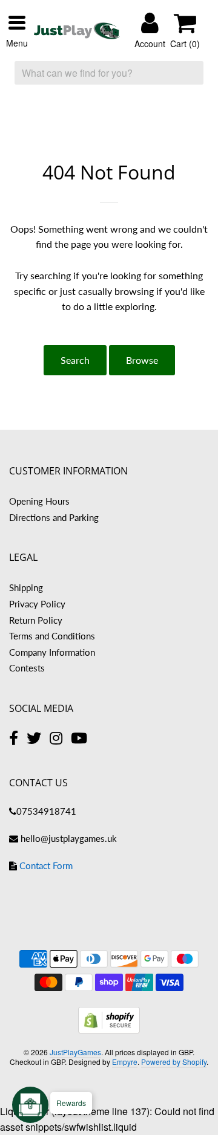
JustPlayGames (75, 1052)
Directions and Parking (54, 517)
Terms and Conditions (52, 635)
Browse (142, 360)
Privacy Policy (37, 603)
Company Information (52, 652)
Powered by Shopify (173, 1061)
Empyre (124, 1061)
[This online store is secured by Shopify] (109, 1029)
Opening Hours (39, 501)
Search (75, 360)
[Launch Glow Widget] (30, 1105)
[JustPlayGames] (77, 30)
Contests (27, 667)
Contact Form (46, 865)
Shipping (26, 587)
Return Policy (35, 620)
